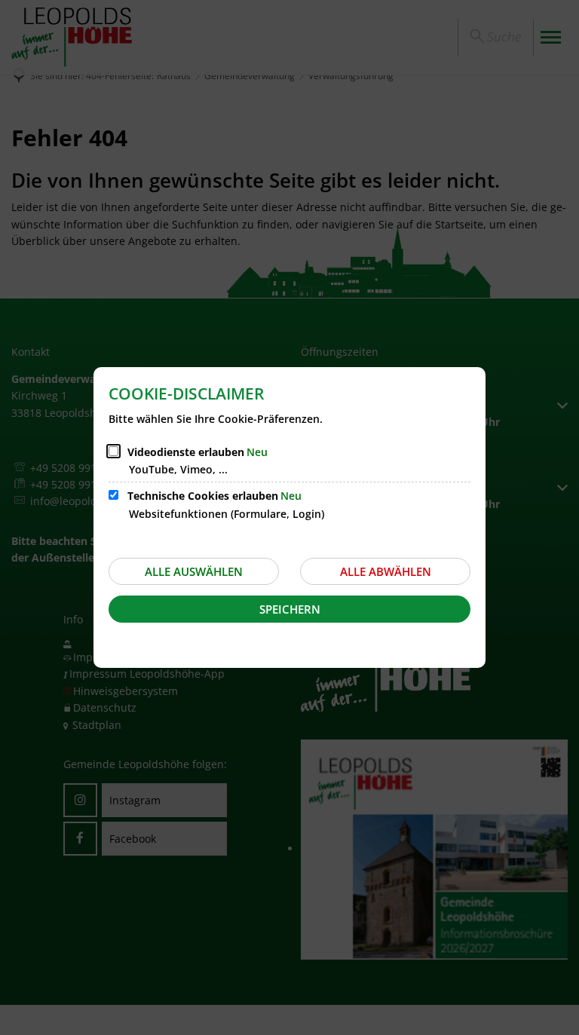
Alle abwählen (385, 571)
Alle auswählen (194, 571)
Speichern (289, 609)
